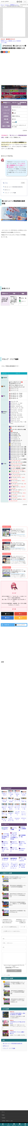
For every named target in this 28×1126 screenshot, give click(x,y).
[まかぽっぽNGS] (7, 1)
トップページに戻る (6, 975)
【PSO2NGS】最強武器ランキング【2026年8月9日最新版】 (17, 886)
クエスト (14, 40)
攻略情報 (10, 40)
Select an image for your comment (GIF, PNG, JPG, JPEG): (14, 966)
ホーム (3, 1112)
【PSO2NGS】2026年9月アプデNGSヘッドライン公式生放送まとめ (17, 895)
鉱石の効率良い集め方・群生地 (22, 866)
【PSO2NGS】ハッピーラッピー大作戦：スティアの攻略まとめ (21, 921)
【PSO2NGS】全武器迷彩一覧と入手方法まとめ (17, 911)
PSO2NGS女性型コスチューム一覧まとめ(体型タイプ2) (17, 877)
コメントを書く (4, 42)
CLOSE (22, 182)
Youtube (3, 1117)
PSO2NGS (18, 40)
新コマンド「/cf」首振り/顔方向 (22, 859)
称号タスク (7, 189)
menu (25, 1)
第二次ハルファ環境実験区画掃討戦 (14, 187)
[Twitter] (13, 609)
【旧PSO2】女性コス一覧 (10, 819)
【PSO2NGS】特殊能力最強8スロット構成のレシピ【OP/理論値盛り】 (17, 904)
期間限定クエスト (4, 40)
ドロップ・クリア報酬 (10, 192)
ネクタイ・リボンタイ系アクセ (23, 813)
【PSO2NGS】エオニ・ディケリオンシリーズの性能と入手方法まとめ (7, 921)
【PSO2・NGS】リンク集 (7, 1120)
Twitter (3, 1115)
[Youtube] (15, 609)
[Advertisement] (14, 22)
